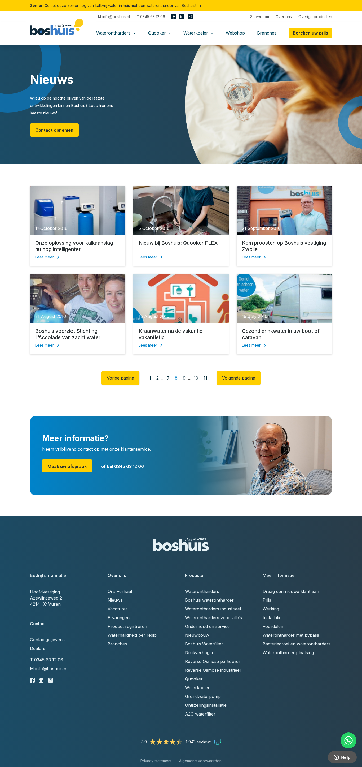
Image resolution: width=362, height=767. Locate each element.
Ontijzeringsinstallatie (206, 705)
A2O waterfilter (200, 714)
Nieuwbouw (197, 635)
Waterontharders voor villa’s (213, 617)
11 (205, 378)
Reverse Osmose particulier (212, 661)
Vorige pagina (120, 378)
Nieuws (115, 600)
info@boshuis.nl (114, 16)
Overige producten (315, 16)
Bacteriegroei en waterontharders (296, 644)
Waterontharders (114, 33)
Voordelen (273, 626)
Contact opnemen (54, 130)
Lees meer (48, 257)
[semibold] (58, 33)
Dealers (37, 648)
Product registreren (127, 626)
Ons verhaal (120, 591)
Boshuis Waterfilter (204, 644)
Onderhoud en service (207, 626)
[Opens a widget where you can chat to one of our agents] (342, 757)
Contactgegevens (47, 639)
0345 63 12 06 (150, 16)
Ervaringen (119, 617)
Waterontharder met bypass (291, 635)
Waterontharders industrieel (213, 608)
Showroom (259, 16)
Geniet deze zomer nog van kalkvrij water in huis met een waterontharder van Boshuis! (117, 5)
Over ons (284, 16)
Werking (271, 608)
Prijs (267, 600)
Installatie (272, 617)
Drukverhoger (199, 652)
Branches (266, 33)
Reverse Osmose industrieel (213, 670)
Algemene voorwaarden (200, 761)
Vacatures (118, 608)
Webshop (235, 33)
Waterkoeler (196, 33)
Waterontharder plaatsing (288, 652)
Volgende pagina (239, 378)
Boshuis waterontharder (209, 600)
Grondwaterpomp (203, 696)
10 (196, 378)
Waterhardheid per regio (132, 635)
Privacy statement (155, 761)
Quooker (157, 33)
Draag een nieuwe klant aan (291, 591)
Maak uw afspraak (67, 466)
